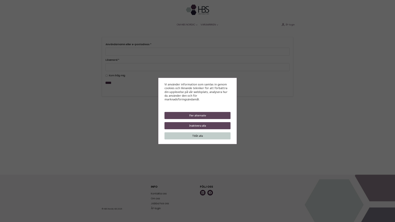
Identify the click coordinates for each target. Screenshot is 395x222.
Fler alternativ (197, 115)
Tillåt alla (197, 136)
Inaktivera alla (197, 125)
